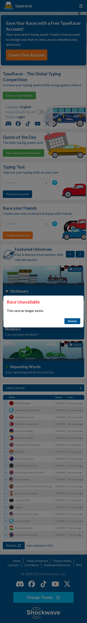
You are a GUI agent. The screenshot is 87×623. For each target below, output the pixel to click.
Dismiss (72, 321)
